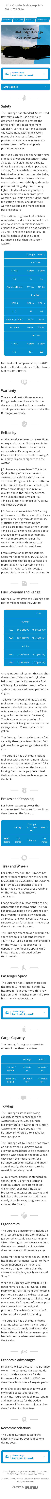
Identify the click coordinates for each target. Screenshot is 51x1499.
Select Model (18, 20)
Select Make (7, 20)
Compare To (30, 20)
